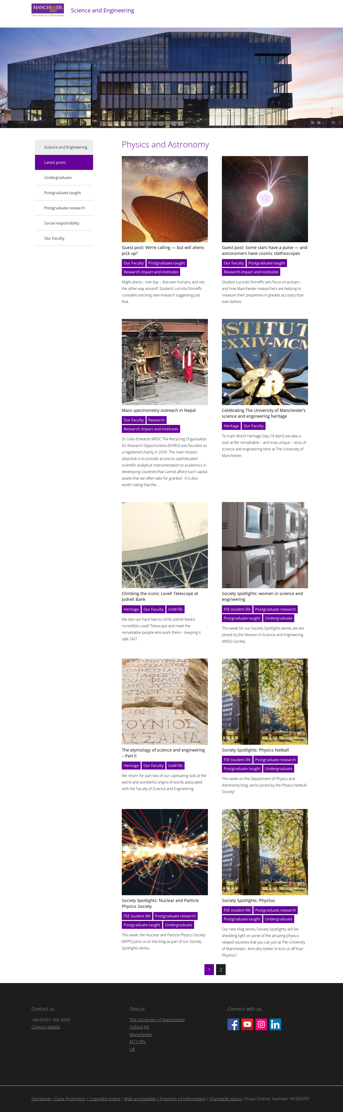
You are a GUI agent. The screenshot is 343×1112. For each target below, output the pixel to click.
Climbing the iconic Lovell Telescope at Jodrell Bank (160, 596)
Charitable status (225, 1098)
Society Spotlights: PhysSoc (248, 900)
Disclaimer (41, 1098)
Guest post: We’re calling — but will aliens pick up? (163, 250)
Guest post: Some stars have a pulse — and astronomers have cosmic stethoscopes (264, 250)
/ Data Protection (68, 1098)
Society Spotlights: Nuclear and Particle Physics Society (160, 903)
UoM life (175, 609)
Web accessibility (140, 1098)
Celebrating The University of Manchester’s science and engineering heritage (264, 413)
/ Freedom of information (181, 1098)
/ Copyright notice (103, 1098)
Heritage (231, 425)
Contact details (46, 1027)
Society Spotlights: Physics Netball (255, 750)
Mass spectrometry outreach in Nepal (159, 410)
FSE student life (237, 609)
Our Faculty (134, 263)
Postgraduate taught (166, 263)
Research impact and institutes (151, 271)
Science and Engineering (102, 10)
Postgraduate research (275, 609)
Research (156, 420)
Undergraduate (278, 618)
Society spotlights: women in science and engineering (262, 596)
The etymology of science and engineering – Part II (163, 753)
